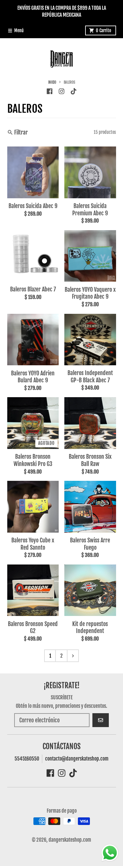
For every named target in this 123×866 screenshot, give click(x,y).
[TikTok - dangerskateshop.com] (73, 91)
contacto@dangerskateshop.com (76, 759)
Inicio (52, 82)
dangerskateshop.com (70, 840)
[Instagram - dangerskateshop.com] (61, 91)
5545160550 (27, 759)
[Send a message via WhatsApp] (110, 853)
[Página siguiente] (72, 655)
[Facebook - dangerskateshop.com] (49, 91)
